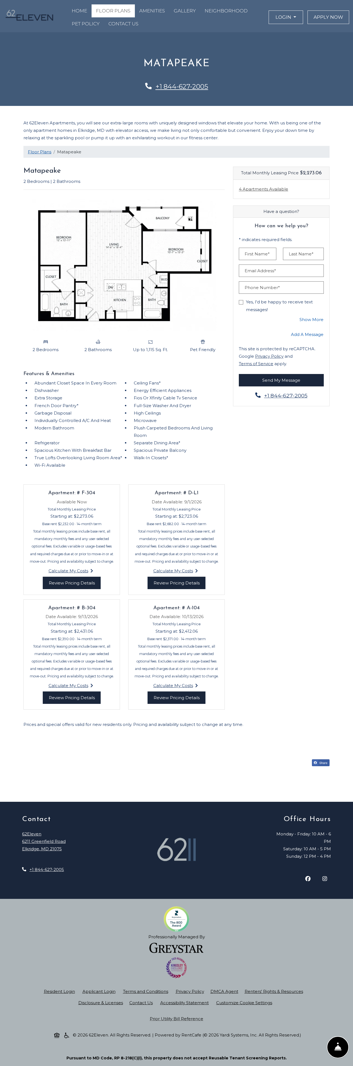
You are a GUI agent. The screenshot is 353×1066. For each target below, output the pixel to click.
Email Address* (260, 270)
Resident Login (60, 991)
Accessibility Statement (185, 1002)
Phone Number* (262, 287)
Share (324, 763)
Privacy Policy (269, 356)
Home (79, 11)
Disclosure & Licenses (101, 1002)
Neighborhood (226, 11)
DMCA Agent (225, 991)
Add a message (307, 334)
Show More (311, 319)
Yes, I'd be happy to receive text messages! (279, 305)
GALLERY (185, 11)
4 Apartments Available (263, 189)
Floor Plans (113, 11)
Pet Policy (86, 23)
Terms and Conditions (146, 991)
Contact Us (123, 23)
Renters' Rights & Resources (275, 991)
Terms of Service (256, 363)
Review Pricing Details (75, 583)
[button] (286, 17)
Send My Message (281, 380)
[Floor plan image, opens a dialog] (124, 265)
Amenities (152, 11)
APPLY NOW (331, 17)
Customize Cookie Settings (244, 1002)
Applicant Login (100, 991)
